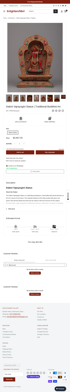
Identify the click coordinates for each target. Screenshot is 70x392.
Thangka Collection (43, 334)
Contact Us (40, 317)
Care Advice (6, 337)
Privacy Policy (7, 354)
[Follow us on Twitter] (31, 373)
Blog (5, 5)
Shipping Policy (7, 349)
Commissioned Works (26, 5)
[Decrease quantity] (15, 143)
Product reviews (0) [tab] (19, 260)
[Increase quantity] (24, 143)
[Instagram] (60, 5)
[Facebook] (58, 5)
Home (5, 18)
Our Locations (41, 314)
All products (11, 18)
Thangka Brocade (42, 331)
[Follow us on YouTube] (41, 373)
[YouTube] (63, 5)
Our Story (40, 311)
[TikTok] (53, 5)
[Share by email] (63, 110)
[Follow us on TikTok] (44, 373)
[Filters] (5, 265)
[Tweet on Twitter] (59, 110)
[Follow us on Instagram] (34, 373)
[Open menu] (4, 11)
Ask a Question (50, 152)
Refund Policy (7, 352)
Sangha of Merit (42, 319)
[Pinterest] (65, 5)
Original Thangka (42, 329)
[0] (65, 11)
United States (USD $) (10, 365)
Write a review (35, 273)
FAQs (4, 346)
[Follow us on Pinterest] (37, 373)
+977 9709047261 (11, 168)
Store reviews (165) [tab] (51, 260)
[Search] (55, 11)
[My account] (62, 11)
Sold (38, 337)
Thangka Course (13, 5)
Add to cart (20, 152)
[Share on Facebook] (53, 110)
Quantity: (9, 143)
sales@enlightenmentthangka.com (17, 316)
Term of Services (8, 357)
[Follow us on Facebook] (28, 373)
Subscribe (9, 379)
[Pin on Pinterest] (56, 110)
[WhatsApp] (56, 5)
